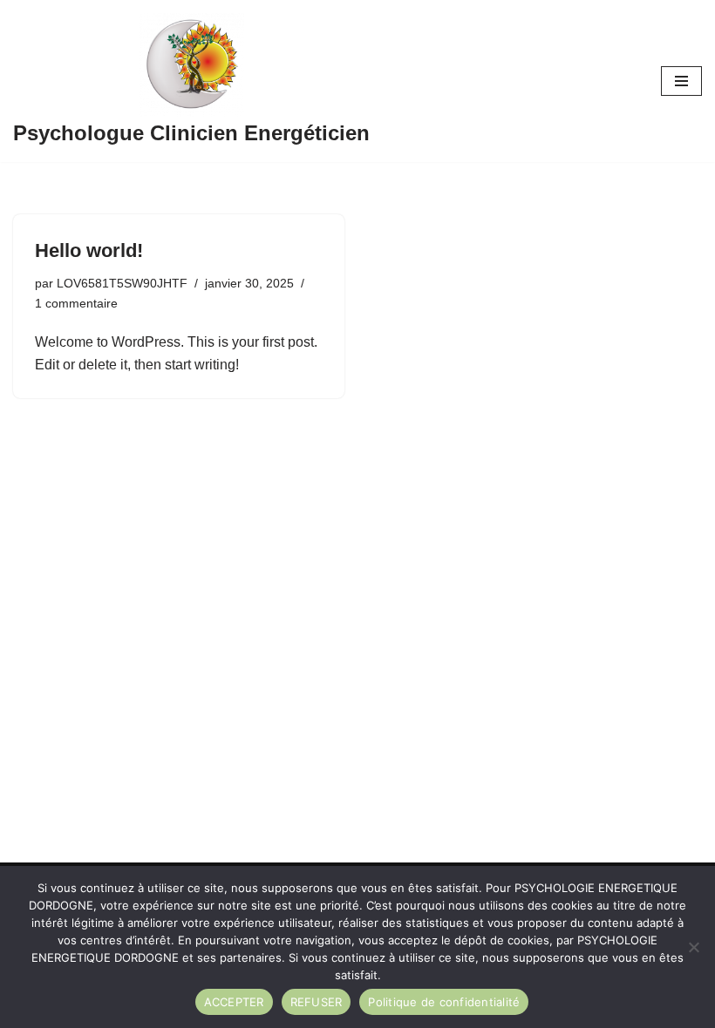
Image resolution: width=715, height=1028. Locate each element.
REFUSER (316, 1002)
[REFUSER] (693, 947)
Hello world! (89, 250)
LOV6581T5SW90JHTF (122, 283)
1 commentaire (76, 303)
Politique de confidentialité (444, 1002)
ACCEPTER (234, 1002)
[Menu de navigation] (681, 81)
